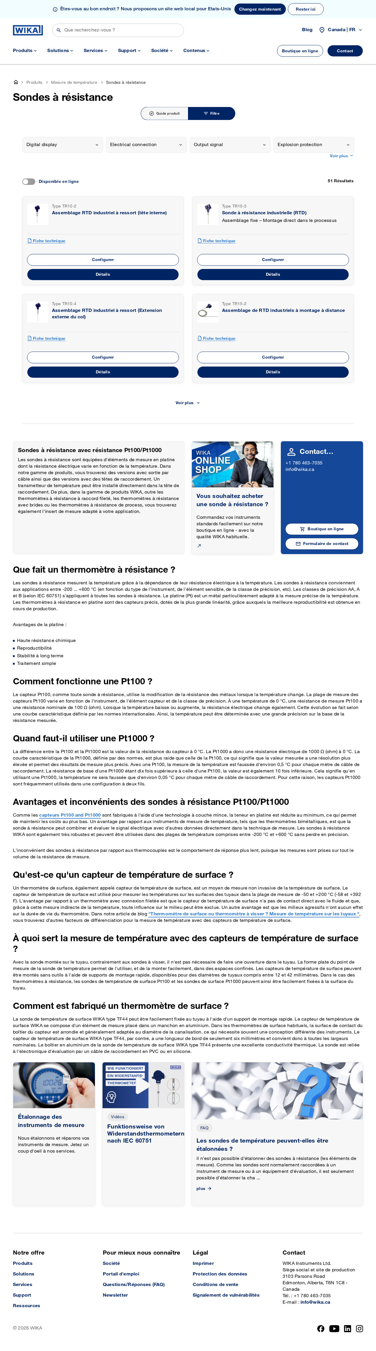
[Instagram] (359, 1328)
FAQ (204, 1128)
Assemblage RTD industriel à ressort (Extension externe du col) (107, 314)
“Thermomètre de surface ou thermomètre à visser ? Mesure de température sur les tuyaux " (253, 914)
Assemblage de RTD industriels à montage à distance (283, 310)
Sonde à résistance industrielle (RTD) (264, 213)
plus (201, 1188)
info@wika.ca (300, 469)
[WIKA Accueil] (28, 30)
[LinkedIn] (347, 1328)
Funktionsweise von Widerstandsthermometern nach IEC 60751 (145, 1133)
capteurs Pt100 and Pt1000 (70, 815)
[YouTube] (334, 1328)
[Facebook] (321, 1328)
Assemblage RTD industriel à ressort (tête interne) (109, 213)
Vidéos (117, 1116)
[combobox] (62, 145)
